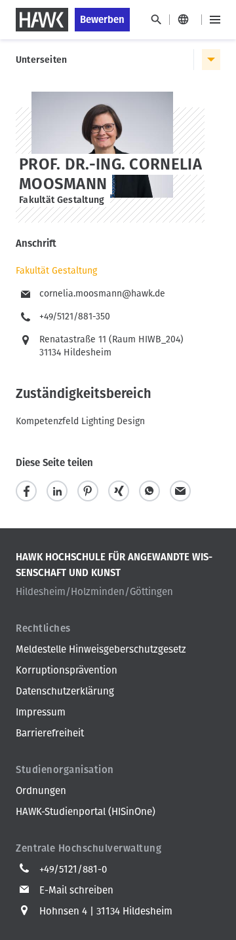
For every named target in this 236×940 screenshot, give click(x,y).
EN (185, 19)
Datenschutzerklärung (65, 691)
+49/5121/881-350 (74, 316)
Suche (155, 19)
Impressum (41, 712)
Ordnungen (41, 791)
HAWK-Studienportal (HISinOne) (85, 812)
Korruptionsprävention (66, 670)
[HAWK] (42, 19)
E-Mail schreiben (76, 890)
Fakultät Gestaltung (56, 270)
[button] (26, 491)
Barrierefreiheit (50, 733)
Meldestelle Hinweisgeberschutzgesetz (101, 649)
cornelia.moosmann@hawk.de (102, 293)
